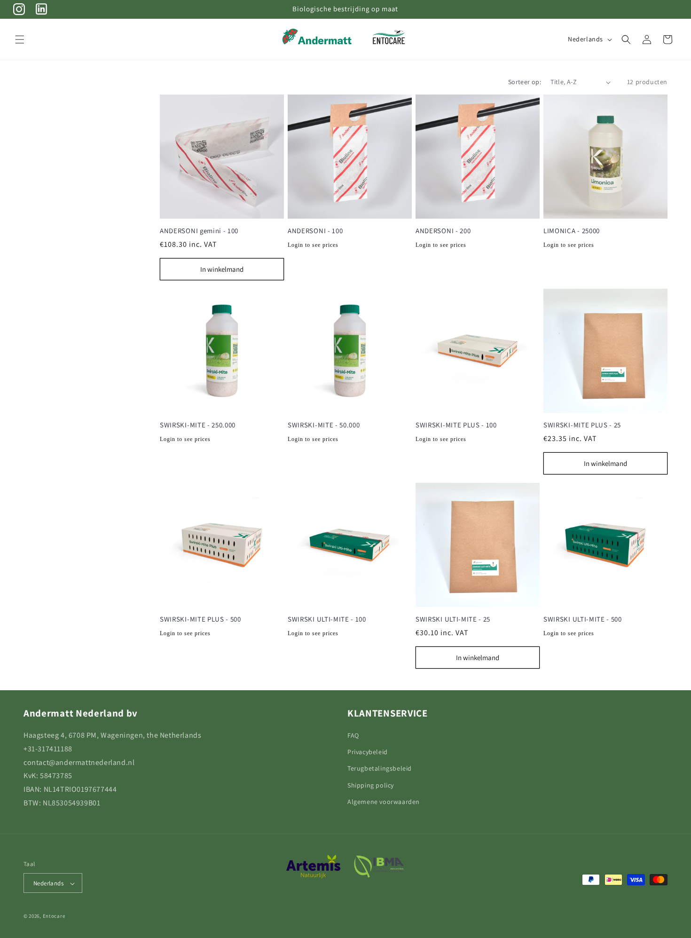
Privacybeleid (367, 752)
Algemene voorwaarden (383, 801)
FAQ (353, 735)
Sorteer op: (524, 82)
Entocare (54, 916)
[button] (19, 39)
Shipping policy (370, 785)
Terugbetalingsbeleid (379, 769)
